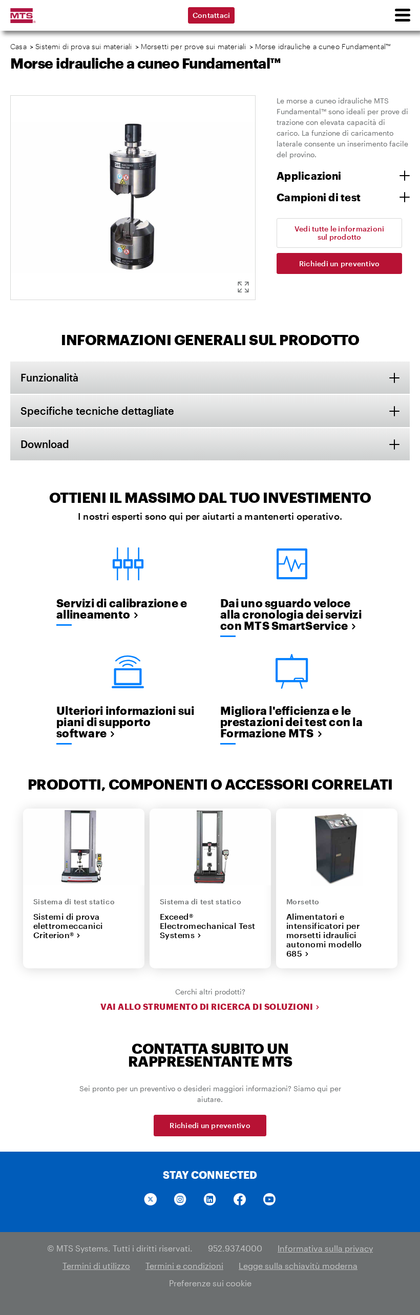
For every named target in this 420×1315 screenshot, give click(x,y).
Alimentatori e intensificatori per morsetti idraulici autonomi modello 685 (324, 935)
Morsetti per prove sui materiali (193, 46)
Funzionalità (49, 377)
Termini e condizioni (184, 1265)
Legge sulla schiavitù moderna (298, 1265)
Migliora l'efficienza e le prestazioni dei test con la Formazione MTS (291, 721)
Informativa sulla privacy (325, 1248)
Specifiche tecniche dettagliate (97, 411)
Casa (18, 46)
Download (44, 444)
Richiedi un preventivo (339, 263)
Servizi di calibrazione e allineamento (121, 608)
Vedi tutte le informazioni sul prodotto (340, 232)
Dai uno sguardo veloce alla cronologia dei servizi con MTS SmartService (291, 614)
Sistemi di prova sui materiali (83, 46)
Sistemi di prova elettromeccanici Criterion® (68, 926)
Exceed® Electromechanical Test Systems (208, 926)
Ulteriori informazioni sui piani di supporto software (125, 721)
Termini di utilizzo (96, 1265)
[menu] (402, 15)
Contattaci (211, 15)
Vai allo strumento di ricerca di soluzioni (206, 1006)
